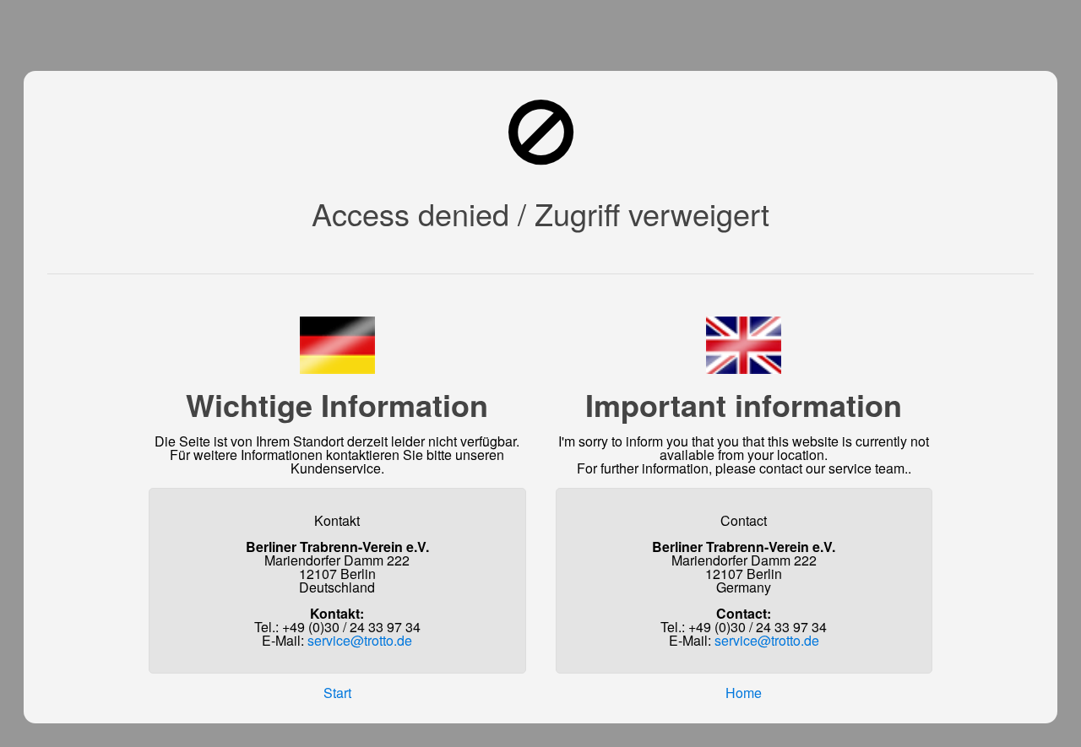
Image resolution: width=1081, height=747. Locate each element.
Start (337, 692)
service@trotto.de (359, 640)
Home (743, 692)
